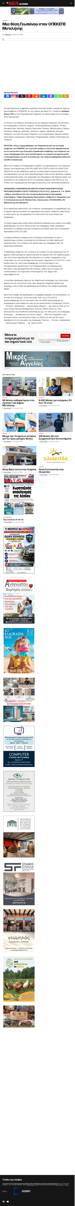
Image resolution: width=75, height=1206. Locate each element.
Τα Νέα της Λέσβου (12, 1179)
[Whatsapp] (58, 96)
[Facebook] (7, 96)
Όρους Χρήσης (45, 342)
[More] (65, 96)
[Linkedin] (43, 96)
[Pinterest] (29, 96)
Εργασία (5, 20)
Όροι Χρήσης (14, 1183)
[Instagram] (14, 96)
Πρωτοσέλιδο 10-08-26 (13, 520)
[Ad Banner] (37, 359)
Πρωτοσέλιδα (8, 517)
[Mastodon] (50, 96)
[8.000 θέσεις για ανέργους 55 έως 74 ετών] (56, 386)
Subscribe (65, 336)
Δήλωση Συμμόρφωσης (50, 1183)
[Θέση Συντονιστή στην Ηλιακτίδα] (56, 455)
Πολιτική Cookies (23, 1183)
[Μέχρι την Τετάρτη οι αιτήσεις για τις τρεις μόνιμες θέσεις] (19, 422)
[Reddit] (36, 96)
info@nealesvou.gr (32, 1185)
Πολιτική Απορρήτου (62, 340)
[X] (22, 96)
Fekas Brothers (59, 1185)
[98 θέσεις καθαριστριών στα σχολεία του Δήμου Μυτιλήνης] (19, 386)
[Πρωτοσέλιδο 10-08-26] (19, 494)
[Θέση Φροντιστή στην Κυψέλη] (19, 455)
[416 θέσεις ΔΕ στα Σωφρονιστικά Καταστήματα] (56, 422)
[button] (3, 3)
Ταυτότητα (6, 1183)
